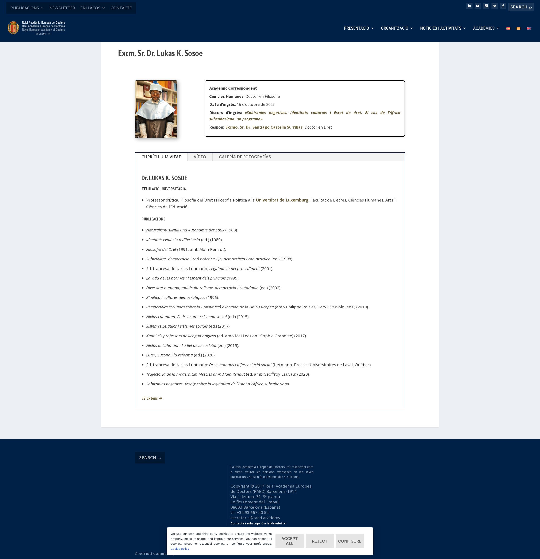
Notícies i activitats (440, 29)
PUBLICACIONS (25, 8)
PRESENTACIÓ (356, 29)
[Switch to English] (529, 34)
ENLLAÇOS (90, 8)
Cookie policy (180, 548)
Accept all (289, 541)
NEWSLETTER (62, 8)
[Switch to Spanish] (508, 34)
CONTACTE (121, 8)
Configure (350, 541)
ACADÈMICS (484, 29)
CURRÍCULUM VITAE (161, 157)
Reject (320, 541)
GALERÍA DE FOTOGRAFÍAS (245, 157)
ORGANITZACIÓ (394, 29)
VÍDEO (200, 157)
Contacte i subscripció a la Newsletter (259, 523)
